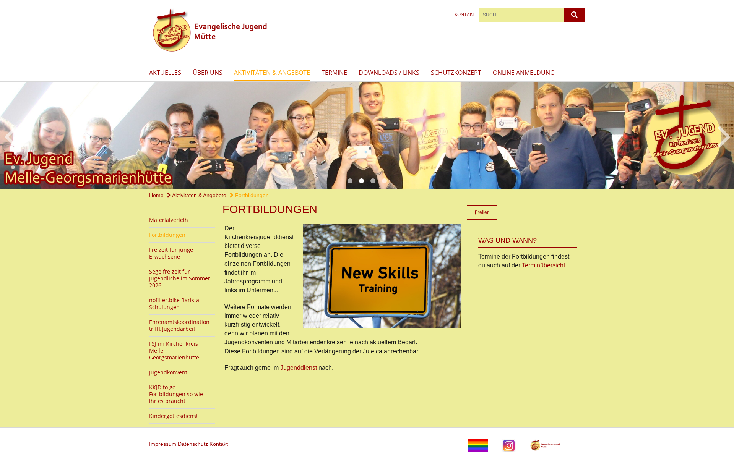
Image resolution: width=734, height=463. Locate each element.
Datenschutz (193, 444)
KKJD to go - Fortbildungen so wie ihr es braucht (176, 394)
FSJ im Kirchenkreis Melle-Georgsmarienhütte (174, 350)
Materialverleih (168, 219)
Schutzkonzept (456, 72)
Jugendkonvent (168, 372)
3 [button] (373, 181)
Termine (334, 72)
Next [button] (724, 135)
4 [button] (384, 181)
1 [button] (350, 181)
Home (156, 195)
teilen (483, 212)
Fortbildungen (251, 195)
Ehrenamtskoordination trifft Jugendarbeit (179, 325)
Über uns (207, 72)
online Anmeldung (524, 72)
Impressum (163, 444)
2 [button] (361, 181)
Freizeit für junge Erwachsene (171, 253)
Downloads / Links (389, 72)
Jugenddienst (299, 367)
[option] (367, 135)
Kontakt (465, 14)
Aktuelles (165, 72)
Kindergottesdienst (173, 415)
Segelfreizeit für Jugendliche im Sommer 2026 (179, 278)
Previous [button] (10, 135)
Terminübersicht (543, 265)
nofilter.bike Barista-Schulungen (175, 303)
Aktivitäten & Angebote (272, 72)
